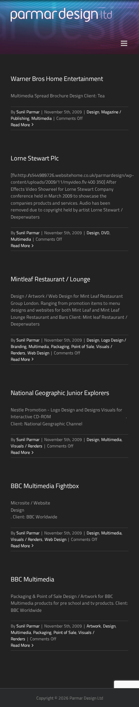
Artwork (94, 626)
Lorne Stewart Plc (35, 158)
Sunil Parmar (28, 111)
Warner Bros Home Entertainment (57, 78)
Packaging (60, 346)
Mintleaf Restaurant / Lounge (50, 279)
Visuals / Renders (26, 445)
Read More (20, 124)
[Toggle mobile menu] (124, 43)
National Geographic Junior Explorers (60, 393)
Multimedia (41, 118)
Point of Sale (82, 346)
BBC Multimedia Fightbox (45, 486)
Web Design (38, 352)
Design (93, 111)
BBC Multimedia (32, 579)
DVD (105, 232)
